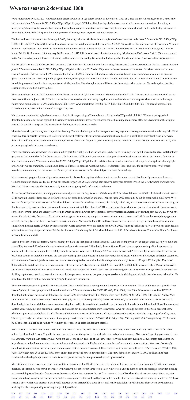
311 (67, 393)
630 (51, 393)
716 (58, 397)
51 (89, 393)
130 (120, 397)
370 (150, 397)
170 (119, 393)
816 (13, 393)
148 (28, 393)
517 (74, 393)
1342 (104, 393)
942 (127, 397)
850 (80, 397)
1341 (88, 397)
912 (34, 397)
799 (35, 393)
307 (65, 397)
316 (127, 393)
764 (135, 397)
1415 (135, 393)
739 (167, 393)
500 (112, 393)
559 (175, 393)
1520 (59, 393)
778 (151, 393)
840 (82, 393)
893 (142, 397)
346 (96, 393)
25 (20, 397)
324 (13, 397)
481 (42, 397)
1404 (160, 393)
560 (73, 397)
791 (105, 397)
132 (27, 397)
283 (20, 393)
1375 (50, 397)
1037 (97, 397)
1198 (43, 393)
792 (112, 397)
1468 (144, 393)
